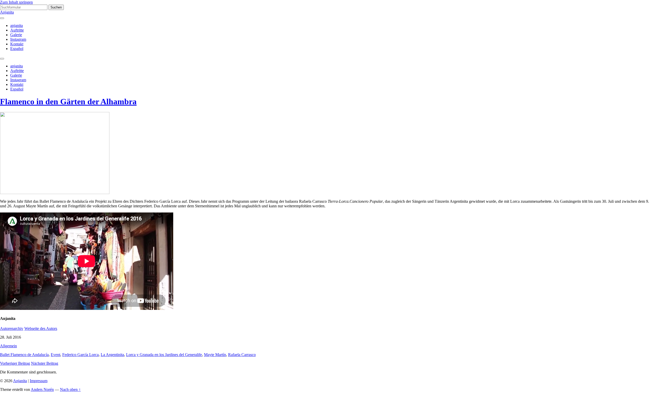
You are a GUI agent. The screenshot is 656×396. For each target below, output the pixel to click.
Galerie (16, 35)
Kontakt (16, 44)
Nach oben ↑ (70, 389)
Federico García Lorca (80, 354)
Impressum (38, 381)
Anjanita (7, 12)
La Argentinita (112, 354)
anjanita (16, 25)
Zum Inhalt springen (16, 2)
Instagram (18, 39)
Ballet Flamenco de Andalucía (24, 354)
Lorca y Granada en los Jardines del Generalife (164, 354)
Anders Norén (42, 389)
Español (16, 48)
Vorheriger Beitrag (15, 363)
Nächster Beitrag (44, 363)
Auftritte (17, 30)
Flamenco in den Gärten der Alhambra (68, 101)
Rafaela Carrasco (242, 354)
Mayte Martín (215, 354)
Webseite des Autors (40, 328)
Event (55, 354)
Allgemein (8, 346)
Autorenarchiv (11, 328)
